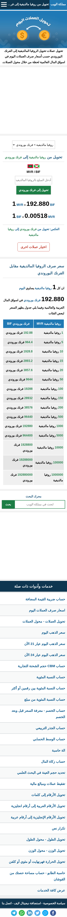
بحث (8, 504)
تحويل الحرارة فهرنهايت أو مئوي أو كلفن (37, 862)
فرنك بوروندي (32, 300)
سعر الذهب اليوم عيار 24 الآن (44, 655)
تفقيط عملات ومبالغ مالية (47, 784)
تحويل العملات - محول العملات (44, 621)
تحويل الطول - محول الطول (45, 839)
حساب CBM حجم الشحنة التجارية (41, 666)
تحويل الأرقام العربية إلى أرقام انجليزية (38, 806)
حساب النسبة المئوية (50, 677)
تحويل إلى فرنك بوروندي (33, 190)
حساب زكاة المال (53, 761)
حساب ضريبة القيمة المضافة (45, 599)
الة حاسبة (58, 750)
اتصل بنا (7, 903)
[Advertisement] (33, 100)
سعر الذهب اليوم (53, 632)
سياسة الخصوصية (54, 903)
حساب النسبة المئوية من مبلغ (44, 699)
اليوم (22, 288)
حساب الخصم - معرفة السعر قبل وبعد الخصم (38, 714)
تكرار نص (58, 828)
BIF (52, 204)
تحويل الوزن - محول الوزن (46, 850)
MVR (20, 204)
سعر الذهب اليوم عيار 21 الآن (44, 644)
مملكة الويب (58, 4)
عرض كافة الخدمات (51, 890)
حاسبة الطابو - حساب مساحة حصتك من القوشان (37, 876)
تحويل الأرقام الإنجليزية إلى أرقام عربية (38, 817)
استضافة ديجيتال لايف (27, 903)
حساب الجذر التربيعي (50, 728)
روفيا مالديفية (43, 288)
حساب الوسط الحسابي (49, 739)
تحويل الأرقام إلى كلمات (48, 795)
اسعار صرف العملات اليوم (47, 610)
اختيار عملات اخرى (34, 247)
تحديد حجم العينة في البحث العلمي (41, 772)
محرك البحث (34, 496)
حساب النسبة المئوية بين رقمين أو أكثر (38, 688)
